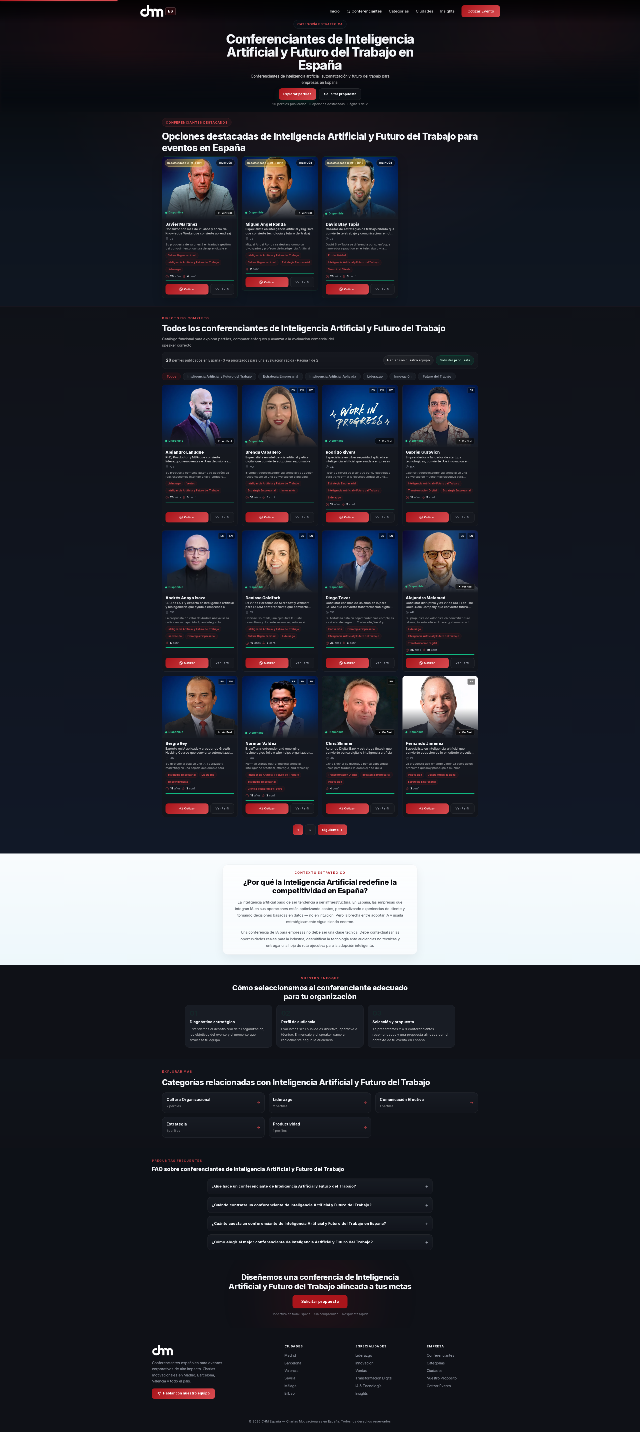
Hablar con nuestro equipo (408, 360)
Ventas (361, 1370)
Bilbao (289, 1393)
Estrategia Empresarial (280, 376)
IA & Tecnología (369, 1386)
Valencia (291, 1370)
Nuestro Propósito (442, 1378)
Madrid (290, 1355)
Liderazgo (375, 376)
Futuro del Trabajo (437, 376)
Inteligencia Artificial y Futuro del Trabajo (220, 376)
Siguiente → (332, 830)
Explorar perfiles (297, 94)
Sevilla (289, 1378)
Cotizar (189, 289)
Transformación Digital (374, 1378)
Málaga (290, 1386)
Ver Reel (227, 212)
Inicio (335, 11)
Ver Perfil (222, 289)
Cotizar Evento (481, 11)
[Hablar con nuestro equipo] (627, 1402)
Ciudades (424, 11)
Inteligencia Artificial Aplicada (333, 376)
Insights (447, 11)
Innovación (403, 376)
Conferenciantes (367, 11)
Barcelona (292, 1363)
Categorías (399, 11)
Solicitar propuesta (340, 94)
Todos (171, 376)
